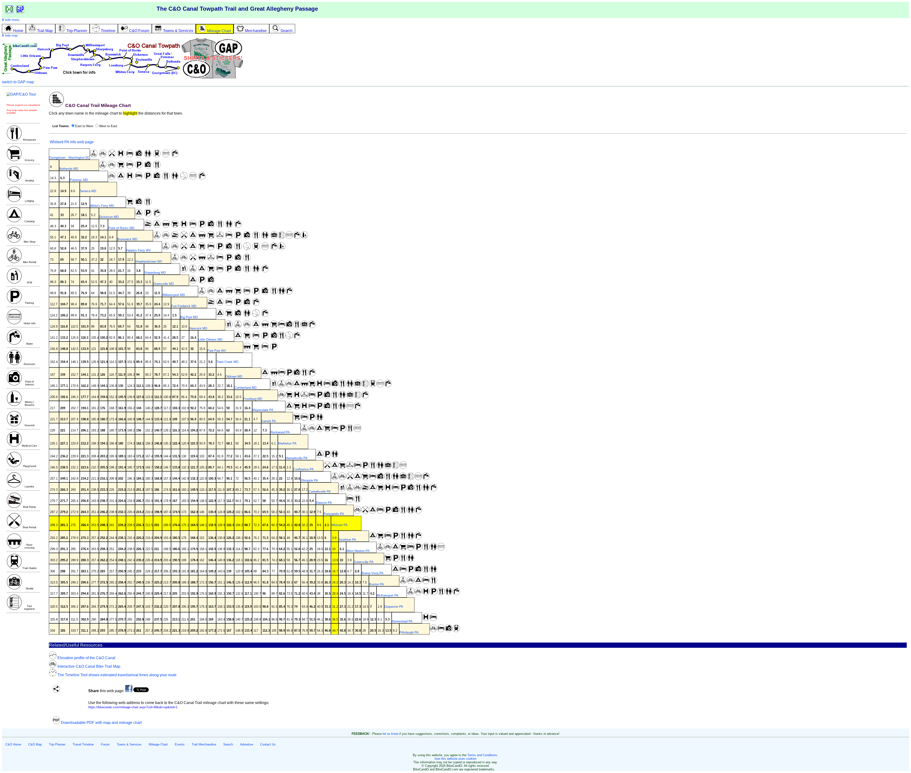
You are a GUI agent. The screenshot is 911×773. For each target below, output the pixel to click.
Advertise (246, 744)
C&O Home (13, 744)
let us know (390, 734)
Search (228, 744)
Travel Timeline (83, 744)
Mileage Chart (158, 744)
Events (180, 744)
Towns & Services (129, 744)
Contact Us (268, 744)
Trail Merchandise (204, 744)
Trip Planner (57, 744)
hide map (10, 35)
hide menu (10, 20)
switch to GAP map (18, 82)
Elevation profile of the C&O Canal (85, 658)
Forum (105, 744)
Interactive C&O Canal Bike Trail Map (88, 666)
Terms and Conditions (482, 755)
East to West (84, 126)
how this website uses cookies (456, 758)
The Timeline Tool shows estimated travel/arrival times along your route (116, 675)
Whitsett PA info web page (71, 142)
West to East (108, 126)
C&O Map (35, 744)
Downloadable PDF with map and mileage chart (101, 723)
